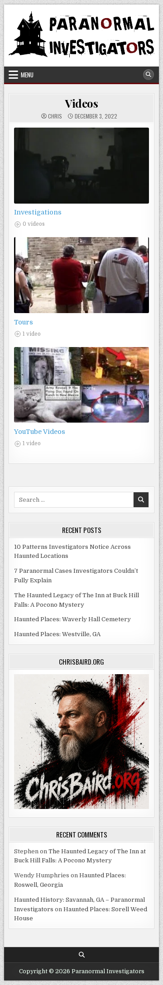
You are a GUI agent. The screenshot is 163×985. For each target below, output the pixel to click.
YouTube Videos (39, 431)
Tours (23, 322)
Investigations (38, 212)
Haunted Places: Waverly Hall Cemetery (72, 619)
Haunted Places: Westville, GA (57, 634)
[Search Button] (148, 74)
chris (55, 116)
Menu (27, 74)
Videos (81, 103)
